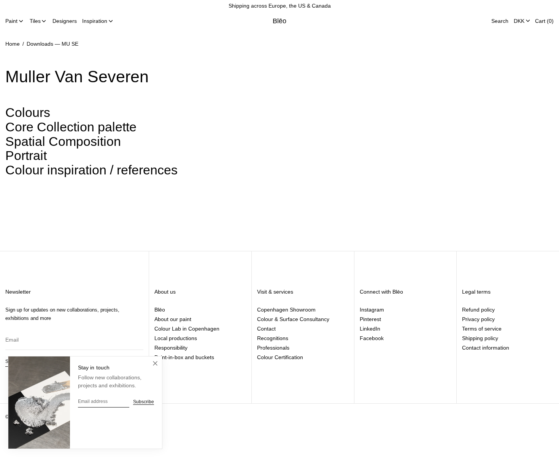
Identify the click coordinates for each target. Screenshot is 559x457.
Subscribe (143, 401)
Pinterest (370, 319)
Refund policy (478, 310)
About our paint (172, 319)
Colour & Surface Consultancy (293, 319)
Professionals (273, 348)
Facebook (372, 338)
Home (12, 44)
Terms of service (482, 329)
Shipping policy (480, 338)
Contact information (485, 348)
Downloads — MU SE (52, 44)
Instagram (372, 310)
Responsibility (170, 348)
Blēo (280, 21)
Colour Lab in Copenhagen (186, 329)
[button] (499, 21)
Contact (266, 329)
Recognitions (272, 338)
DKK (519, 21)
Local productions (175, 338)
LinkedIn (370, 329)
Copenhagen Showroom (286, 310)
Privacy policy (478, 319)
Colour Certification (280, 357)
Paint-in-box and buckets (184, 357)
